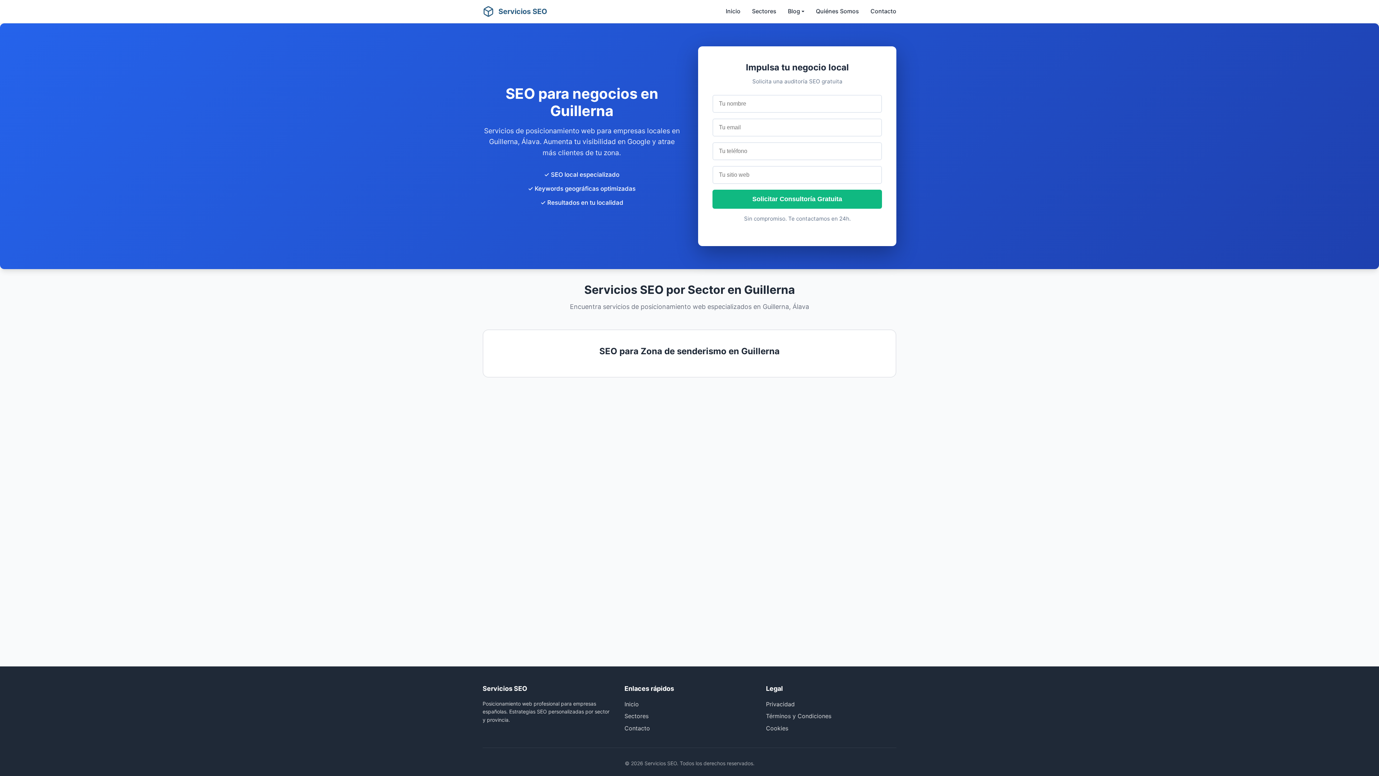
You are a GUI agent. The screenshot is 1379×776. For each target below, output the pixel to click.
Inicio (733, 11)
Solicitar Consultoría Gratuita (797, 199)
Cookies (777, 728)
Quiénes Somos (837, 11)
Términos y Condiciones (798, 716)
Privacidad (780, 704)
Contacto (883, 11)
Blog (794, 11)
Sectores (764, 11)
